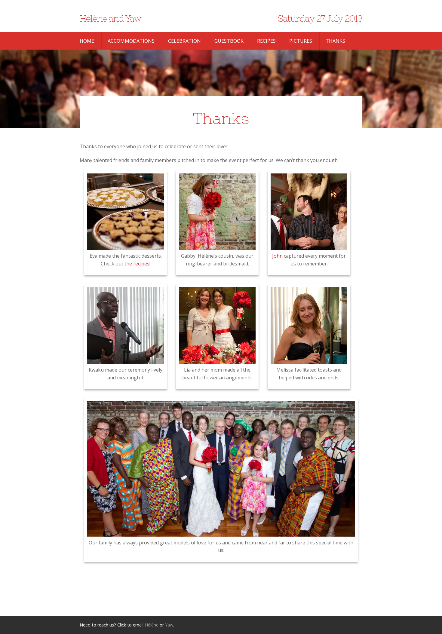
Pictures (300, 41)
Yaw (169, 625)
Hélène (151, 625)
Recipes (266, 41)
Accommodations (131, 41)
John (277, 256)
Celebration (184, 41)
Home (87, 41)
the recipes (136, 263)
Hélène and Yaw (110, 18)
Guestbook (229, 41)
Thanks (335, 41)
